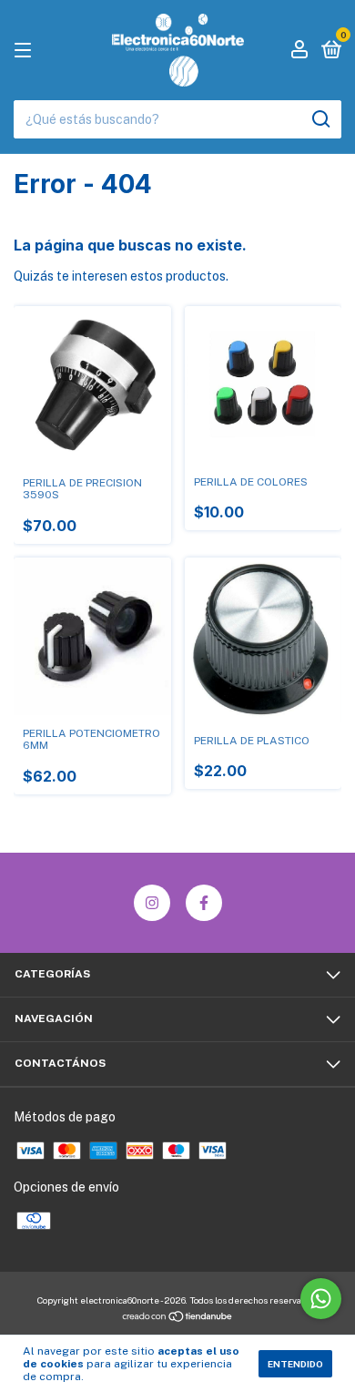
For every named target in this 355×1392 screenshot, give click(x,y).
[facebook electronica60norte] (204, 903)
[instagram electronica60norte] (152, 903)
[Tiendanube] (178, 1318)
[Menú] (26, 51)
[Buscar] (320, 119)
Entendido (295, 1363)
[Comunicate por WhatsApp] (320, 1298)
